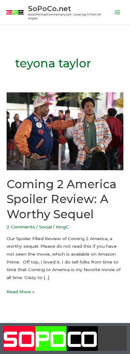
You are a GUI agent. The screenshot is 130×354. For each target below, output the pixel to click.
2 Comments (21, 226)
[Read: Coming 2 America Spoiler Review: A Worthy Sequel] (65, 131)
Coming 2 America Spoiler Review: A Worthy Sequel (61, 199)
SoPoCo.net (49, 8)
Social (45, 226)
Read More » (20, 291)
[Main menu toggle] (117, 12)
